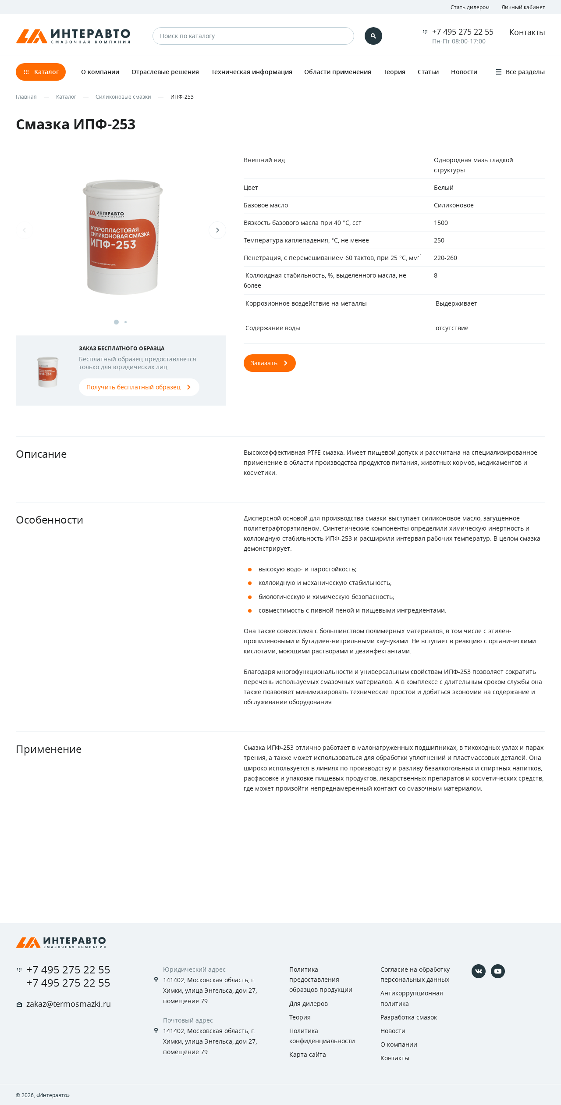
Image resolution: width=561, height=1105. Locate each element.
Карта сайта (307, 1054)
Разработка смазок (408, 1017)
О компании (398, 1044)
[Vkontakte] (479, 971)
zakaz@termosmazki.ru (68, 1004)
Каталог (66, 96)
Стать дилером (470, 7)
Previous (24, 230)
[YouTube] (498, 971)
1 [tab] (116, 322)
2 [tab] (125, 322)
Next (217, 230)
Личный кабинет (523, 7)
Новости (392, 1031)
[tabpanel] (121, 239)
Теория (300, 1017)
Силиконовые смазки (123, 96)
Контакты (527, 32)
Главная (26, 96)
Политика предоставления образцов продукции (320, 979)
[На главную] (61, 942)
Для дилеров (308, 1003)
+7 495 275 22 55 (463, 32)
